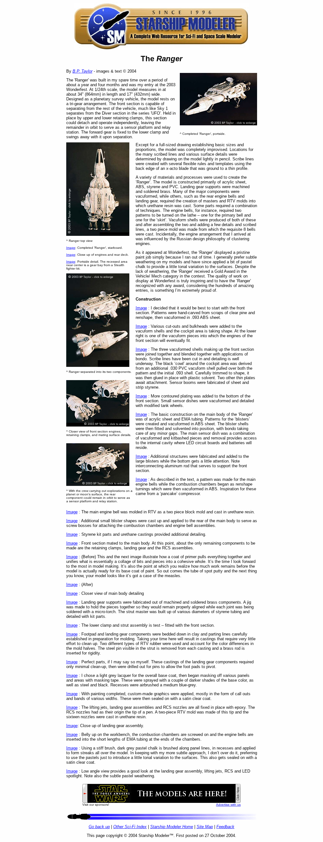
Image (70, 247)
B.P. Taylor (82, 71)
